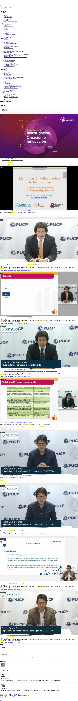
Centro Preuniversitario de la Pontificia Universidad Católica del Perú (14, 51)
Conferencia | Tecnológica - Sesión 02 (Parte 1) (15, 530)
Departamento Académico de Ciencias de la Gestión (11, 35)
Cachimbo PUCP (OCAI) (7, 89)
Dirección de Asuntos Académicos (9, 66)
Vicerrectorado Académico (8, 79)
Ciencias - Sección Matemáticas (8, 26)
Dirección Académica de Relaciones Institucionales (11, 64)
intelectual (25, 270)
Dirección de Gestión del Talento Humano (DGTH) (11, 85)
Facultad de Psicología (7, 80)
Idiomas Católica (6, 47)
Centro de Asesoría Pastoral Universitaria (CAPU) (11, 88)
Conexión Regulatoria (7, 68)
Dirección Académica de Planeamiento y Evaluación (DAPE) (12, 86)
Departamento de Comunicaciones (9, 32)
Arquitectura (6, 29)
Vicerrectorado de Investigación (8, 71)
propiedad (22, 270)
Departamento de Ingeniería (8, 31)
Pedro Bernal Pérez (4, 688)
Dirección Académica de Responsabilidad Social (11, 63)
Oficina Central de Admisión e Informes (9, 60)
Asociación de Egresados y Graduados (9, 81)
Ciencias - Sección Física (7, 24)
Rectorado (5, 70)
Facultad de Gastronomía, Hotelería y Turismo (10, 21)
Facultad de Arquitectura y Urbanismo (9, 87)
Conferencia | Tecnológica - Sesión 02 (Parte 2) (15, 477)
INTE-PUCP (6, 39)
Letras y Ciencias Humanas (8, 18)
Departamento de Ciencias (7, 37)
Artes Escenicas (6, 20)
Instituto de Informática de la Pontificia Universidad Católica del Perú (14, 77)
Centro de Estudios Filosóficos (8, 40)
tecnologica (12, 164)
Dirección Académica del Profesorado (9, 65)
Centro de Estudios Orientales (8, 91)
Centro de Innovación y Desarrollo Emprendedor (11, 46)
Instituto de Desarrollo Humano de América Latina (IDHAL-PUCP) (13, 55)
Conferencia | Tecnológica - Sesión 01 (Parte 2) (15, 583)
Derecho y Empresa (7, 95)
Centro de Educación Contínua (8, 42)
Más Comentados (4, 110)
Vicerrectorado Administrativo (8, 72)
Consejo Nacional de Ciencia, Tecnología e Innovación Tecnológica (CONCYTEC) (16, 54)
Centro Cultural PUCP (7, 45)
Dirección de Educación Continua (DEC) (10, 84)
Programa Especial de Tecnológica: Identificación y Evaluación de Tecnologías (19, 212)
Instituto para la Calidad (7, 49)
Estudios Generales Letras (7, 16)
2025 (15, 164)
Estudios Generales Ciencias (8, 17)
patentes (28, 270)
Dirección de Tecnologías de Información (10, 78)
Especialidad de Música (7, 44)
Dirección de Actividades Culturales (9, 90)
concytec (2, 270)
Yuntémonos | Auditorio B (7, 75)
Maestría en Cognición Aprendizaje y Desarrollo (11, 98)
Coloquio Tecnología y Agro (8, 76)
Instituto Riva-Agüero (7, 41)
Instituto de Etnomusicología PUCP (9, 56)
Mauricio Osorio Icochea (5, 678)
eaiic (17, 164)
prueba (5, 67)
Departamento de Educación (8, 36)
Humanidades (6, 25)
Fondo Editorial (6, 33)
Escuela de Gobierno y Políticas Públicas (10, 94)
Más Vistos (4, 109)
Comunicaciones (6, 14)
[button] (1, 5)
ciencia (12, 270)
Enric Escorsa (3, 668)
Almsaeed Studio (10, 697)
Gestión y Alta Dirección (7, 19)
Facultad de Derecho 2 (7, 82)
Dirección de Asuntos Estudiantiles (9, 61)
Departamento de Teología (8, 83)
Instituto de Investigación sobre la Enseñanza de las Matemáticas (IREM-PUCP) (15, 57)
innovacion (4, 164)
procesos (15, 270)
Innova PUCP (6, 73)
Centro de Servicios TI (16, 694)
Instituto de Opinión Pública (8, 52)
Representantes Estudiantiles (8, 58)
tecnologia (9, 270)
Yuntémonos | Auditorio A (7, 74)
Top (0, 700)
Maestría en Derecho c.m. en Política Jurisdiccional (11, 96)
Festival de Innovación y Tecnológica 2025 (12, 160)
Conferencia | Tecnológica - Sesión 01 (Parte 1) (15, 636)
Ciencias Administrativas (7, 27)
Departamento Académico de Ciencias (9, 34)
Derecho (5, 30)
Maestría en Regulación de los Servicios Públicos (11, 97)
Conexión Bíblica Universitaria (8, 48)
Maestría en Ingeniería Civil (8, 99)
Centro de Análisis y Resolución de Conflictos (10, 43)
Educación (5, 15)
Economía (5, 28)
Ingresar (3, 8)
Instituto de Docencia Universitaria (9, 50)
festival (2, 164)
